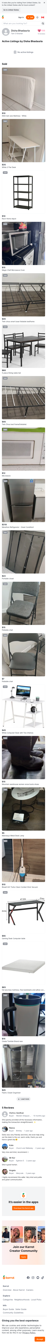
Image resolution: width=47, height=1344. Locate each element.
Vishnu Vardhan (16, 1113)
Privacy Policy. (29, 1332)
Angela (12, 1170)
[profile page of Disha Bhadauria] (6, 32)
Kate (11, 1145)
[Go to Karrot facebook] (28, 1277)
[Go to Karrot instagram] (33, 1277)
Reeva (12, 1128)
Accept (40, 1339)
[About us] (37, 17)
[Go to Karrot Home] (8, 1277)
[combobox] (21, 23)
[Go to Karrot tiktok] (42, 1277)
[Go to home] (3, 17)
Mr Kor (12, 1158)
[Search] (43, 23)
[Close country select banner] (44, 2)
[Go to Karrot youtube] (37, 1277)
